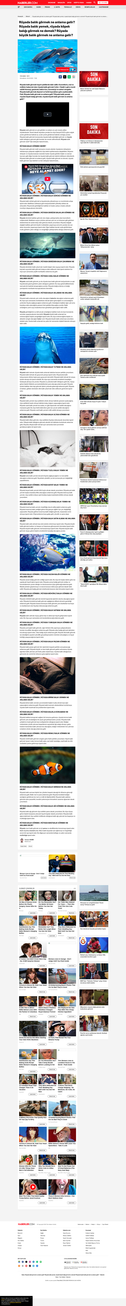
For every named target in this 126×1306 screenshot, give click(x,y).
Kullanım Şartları (90, 1233)
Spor (19, 1235)
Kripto (19, 1243)
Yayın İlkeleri (105, 1224)
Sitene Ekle (89, 1253)
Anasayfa (20, 16)
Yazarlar (42, 1243)
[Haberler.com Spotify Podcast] (40, 1261)
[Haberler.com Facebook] (22, 1261)
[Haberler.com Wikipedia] (22, 1265)
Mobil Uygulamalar (90, 1248)
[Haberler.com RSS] (19, 1265)
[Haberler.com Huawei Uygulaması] (84, 1262)
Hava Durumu (66, 1233)
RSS (87, 1250)
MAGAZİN (61, 3)
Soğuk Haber (23, 846)
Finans (42, 1238)
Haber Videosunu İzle (63, 69)
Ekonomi (20, 1233)
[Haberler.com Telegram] (33, 1265)
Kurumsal (88, 1230)
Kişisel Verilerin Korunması (93, 1240)
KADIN (38, 7)
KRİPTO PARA (79, 3)
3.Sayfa (20, 1245)
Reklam (87, 1224)
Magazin (20, 1238)
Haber (57, 1277)
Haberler (20, 1230)
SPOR (69, 3)
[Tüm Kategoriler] (19, 7)
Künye (98, 1224)
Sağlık (42, 1233)
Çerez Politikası (90, 1238)
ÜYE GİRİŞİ (104, 2)
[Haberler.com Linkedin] (33, 1261)
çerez (2, 1299)
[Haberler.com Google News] (19, 1261)
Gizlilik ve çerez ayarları (51, 1280)
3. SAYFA (57, 7)
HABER (88, 3)
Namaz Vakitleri (67, 1235)
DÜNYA (78, 7)
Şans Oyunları (66, 1240)
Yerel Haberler (44, 1245)
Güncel (28, 16)
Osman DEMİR (29, 840)
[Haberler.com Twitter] (26, 1261)
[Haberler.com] (26, 1224)
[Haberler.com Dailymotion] (37, 1265)
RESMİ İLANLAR (90, 7)
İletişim (93, 1224)
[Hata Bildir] (60, 1280)
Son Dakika (21, 1240)
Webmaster (89, 1245)
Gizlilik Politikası (90, 1235)
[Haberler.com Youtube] (26, 1265)
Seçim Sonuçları (67, 1238)
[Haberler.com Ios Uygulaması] (67, 1262)
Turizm (42, 1240)
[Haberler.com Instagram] (30, 1261)
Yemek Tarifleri (67, 1245)
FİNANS (47, 7)
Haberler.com (66, 1230)
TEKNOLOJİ (68, 7)
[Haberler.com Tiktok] (30, 1265)
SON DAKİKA (28, 7)
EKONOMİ (51, 3)
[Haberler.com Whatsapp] (37, 1261)
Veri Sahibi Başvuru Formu (93, 1243)
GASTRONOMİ (103, 7)
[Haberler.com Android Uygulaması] (75, 1262)
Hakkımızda (80, 1224)
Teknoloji (42, 1235)
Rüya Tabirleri (66, 1243)
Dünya (19, 1248)
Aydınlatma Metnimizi (15, 1302)
